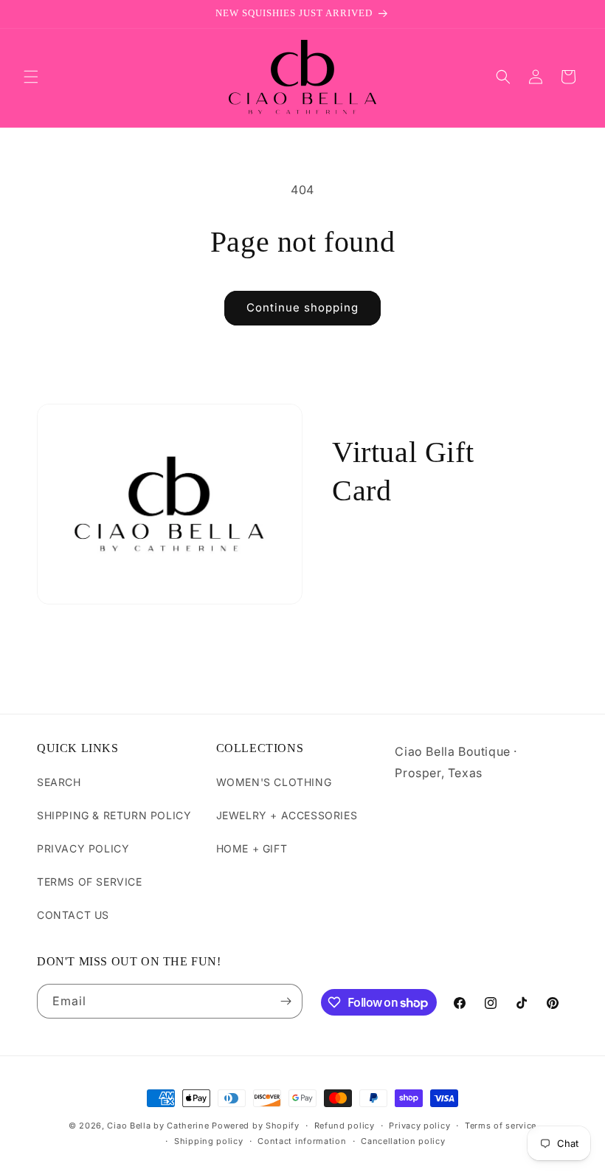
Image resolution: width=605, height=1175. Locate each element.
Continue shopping (302, 307)
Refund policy (344, 1125)
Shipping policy (208, 1141)
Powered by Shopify (256, 1125)
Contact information (301, 1141)
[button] (31, 77)
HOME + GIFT (252, 848)
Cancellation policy (403, 1141)
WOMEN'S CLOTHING (274, 782)
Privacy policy (419, 1125)
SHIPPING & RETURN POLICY (114, 815)
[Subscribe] (285, 1001)
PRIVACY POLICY (83, 848)
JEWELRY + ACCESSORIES (287, 815)
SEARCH (59, 782)
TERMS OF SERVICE (89, 881)
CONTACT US (73, 915)
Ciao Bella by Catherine (158, 1125)
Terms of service (500, 1125)
